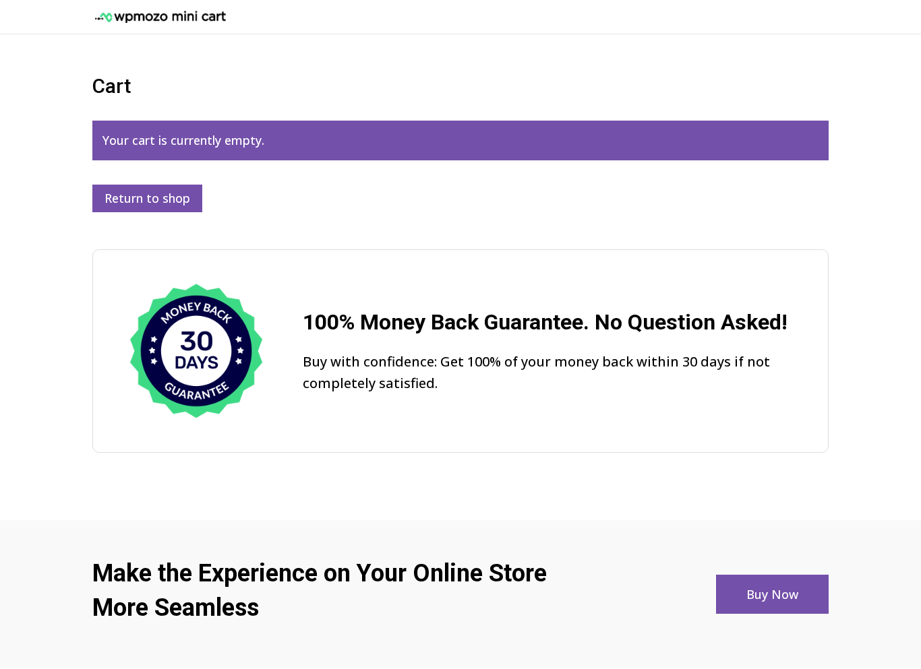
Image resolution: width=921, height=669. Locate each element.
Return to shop (147, 198)
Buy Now (772, 594)
